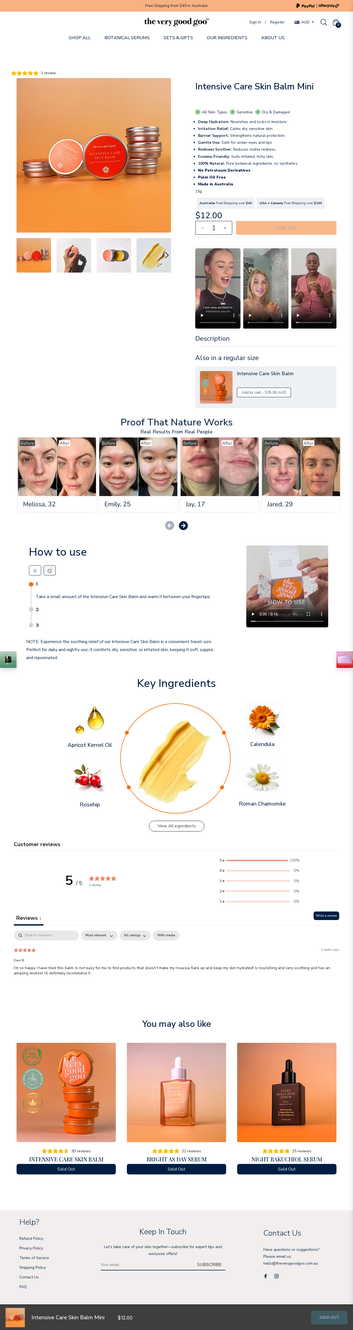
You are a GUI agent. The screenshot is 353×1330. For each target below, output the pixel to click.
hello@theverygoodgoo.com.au (290, 1263)
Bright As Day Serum (177, 1159)
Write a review (326, 915)
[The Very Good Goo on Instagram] (276, 1275)
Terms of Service (34, 1257)
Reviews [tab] (28, 918)
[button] (183, 525)
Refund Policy (31, 1238)
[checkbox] (166, 935)
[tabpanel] (176, 965)
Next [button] (167, 255)
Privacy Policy (31, 1248)
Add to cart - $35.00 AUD (264, 392)
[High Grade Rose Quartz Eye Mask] (344, 659)
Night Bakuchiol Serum (287, 1159)
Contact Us (29, 1277)
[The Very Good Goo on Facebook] (265, 1275)
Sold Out (329, 1317)
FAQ (23, 1286)
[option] (66, 1111)
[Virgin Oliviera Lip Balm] (8, 659)
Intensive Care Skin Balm (66, 1159)
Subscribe (209, 1265)
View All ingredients (176, 826)
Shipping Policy (32, 1267)
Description (212, 338)
